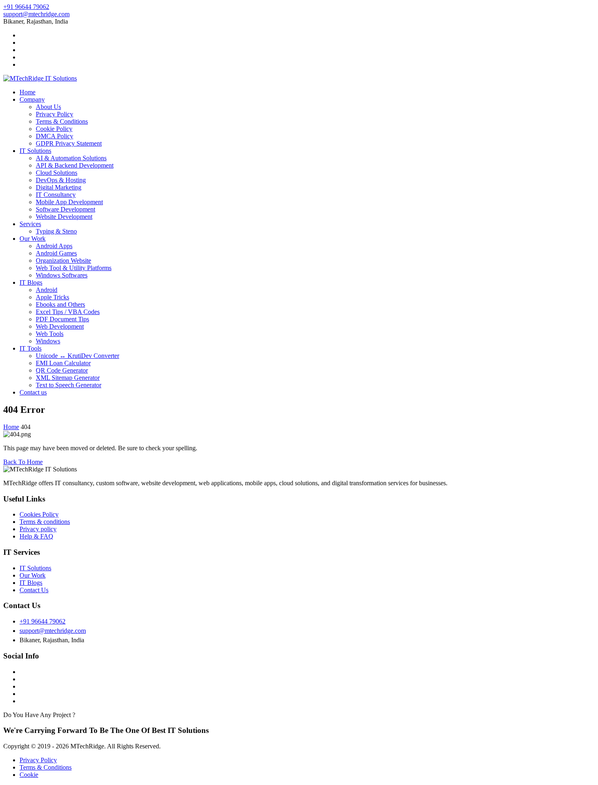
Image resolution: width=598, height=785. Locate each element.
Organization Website (63, 260)
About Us (48, 106)
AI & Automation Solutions (71, 158)
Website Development (64, 216)
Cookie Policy (54, 128)
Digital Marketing (58, 187)
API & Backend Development (74, 165)
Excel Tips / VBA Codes (68, 311)
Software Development (65, 209)
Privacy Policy (54, 114)
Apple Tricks (52, 297)
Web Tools (49, 333)
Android (46, 289)
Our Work (33, 238)
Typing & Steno (56, 231)
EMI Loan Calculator (63, 363)
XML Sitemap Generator (68, 377)
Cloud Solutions (56, 172)
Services (30, 223)
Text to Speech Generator (68, 385)
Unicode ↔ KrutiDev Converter (77, 355)
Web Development (60, 326)
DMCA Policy (54, 136)
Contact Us (34, 590)
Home (27, 92)
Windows (48, 341)
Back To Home (23, 461)
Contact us (33, 392)
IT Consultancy (56, 194)
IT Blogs (31, 282)
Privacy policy (38, 529)
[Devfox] (40, 78)
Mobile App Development (69, 201)
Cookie (29, 774)
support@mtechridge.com (36, 14)
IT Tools (30, 348)
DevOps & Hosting (61, 180)
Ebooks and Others (60, 304)
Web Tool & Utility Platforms (73, 267)
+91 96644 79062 (26, 6)
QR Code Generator (62, 370)
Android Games (56, 253)
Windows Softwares (61, 275)
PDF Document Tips (62, 319)
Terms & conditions (45, 521)
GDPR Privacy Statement (69, 143)
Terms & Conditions (62, 121)
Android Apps (54, 245)
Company (32, 99)
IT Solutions (35, 150)
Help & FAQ (36, 536)
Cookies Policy (39, 514)
